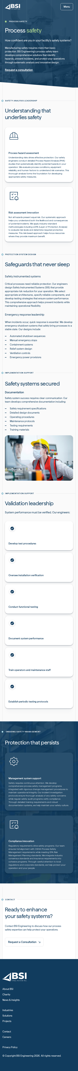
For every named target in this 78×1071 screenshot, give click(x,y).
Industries (7, 1010)
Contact (6, 1031)
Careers (6, 1037)
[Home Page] (12, 6)
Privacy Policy (9, 1047)
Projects (6, 1021)
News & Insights (11, 1000)
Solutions (7, 1015)
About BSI (7, 989)
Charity (6, 994)
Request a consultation (19, 69)
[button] (66, 6)
